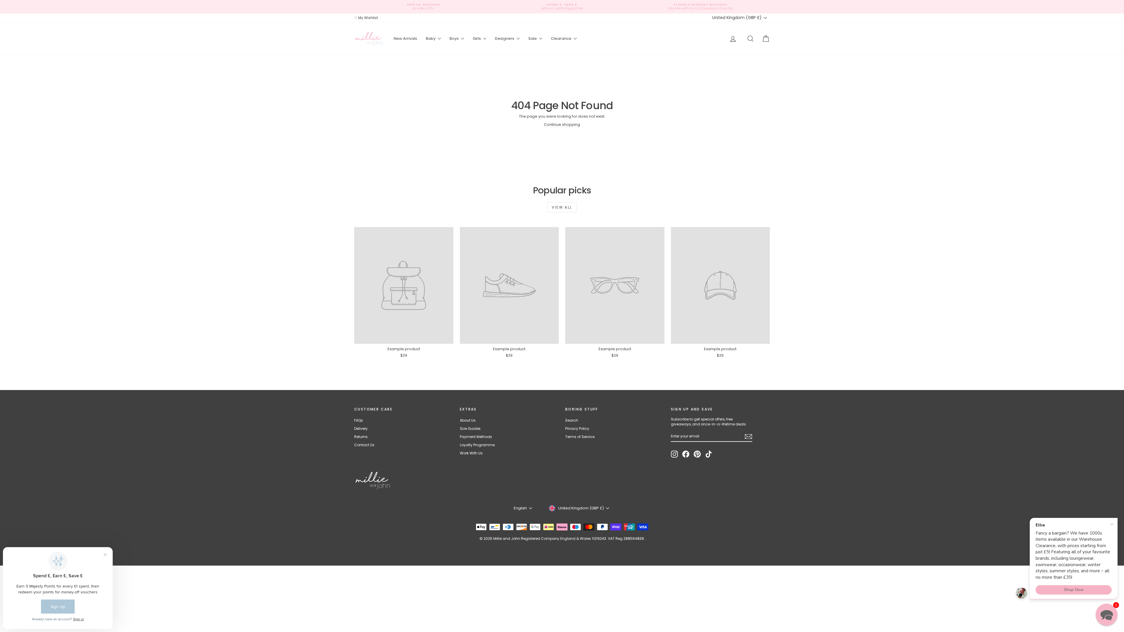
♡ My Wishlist (366, 17)
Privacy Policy (577, 428)
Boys (455, 38)
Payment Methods (476, 436)
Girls (477, 38)
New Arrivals (405, 38)
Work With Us (471, 453)
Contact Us (364, 444)
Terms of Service (579, 436)
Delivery (361, 428)
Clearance (561, 38)
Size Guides (470, 428)
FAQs (358, 420)
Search (571, 420)
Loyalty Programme (477, 444)
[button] (1107, 615)
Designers (505, 38)
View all (562, 207)
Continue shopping (562, 124)
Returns (361, 436)
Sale (533, 38)
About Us (468, 420)
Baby (431, 38)
